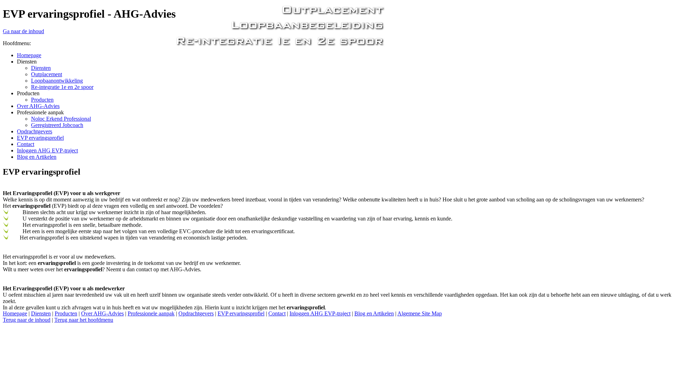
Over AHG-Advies (102, 313)
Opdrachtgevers (196, 313)
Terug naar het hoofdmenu (83, 320)
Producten (66, 313)
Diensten (41, 313)
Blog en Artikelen (374, 313)
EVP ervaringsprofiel (241, 313)
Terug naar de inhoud (26, 320)
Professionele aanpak (151, 313)
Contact (277, 313)
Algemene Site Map (419, 313)
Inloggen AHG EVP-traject (319, 313)
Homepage (15, 313)
